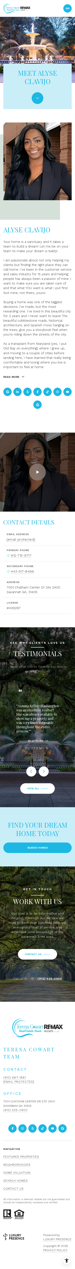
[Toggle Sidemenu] (67, 8)
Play (37, 472)
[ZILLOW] (37, 404)
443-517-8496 (22, 571)
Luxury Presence (57, 1239)
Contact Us (13, 1188)
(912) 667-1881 (14, 1077)
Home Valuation (16, 1172)
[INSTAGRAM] (57, 392)
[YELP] (27, 392)
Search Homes (37, 847)
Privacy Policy (55, 1250)
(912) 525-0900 (50, 978)
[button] (37, 954)
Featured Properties (21, 1156)
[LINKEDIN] (17, 392)
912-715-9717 (21, 555)
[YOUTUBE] (67, 392)
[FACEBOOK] (37, 392)
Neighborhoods (17, 1164)
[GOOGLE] (7, 392)
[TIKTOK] (47, 392)
